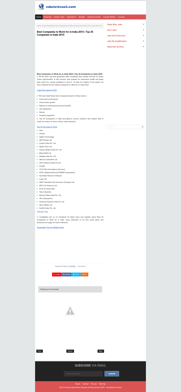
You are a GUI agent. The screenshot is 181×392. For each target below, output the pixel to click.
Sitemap (102, 384)
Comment (82, 266)
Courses (121, 17)
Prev (39, 351)
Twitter (76, 274)
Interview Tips (42, 211)
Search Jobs (59, 17)
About (77, 384)
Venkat (119, 387)
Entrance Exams (94, 17)
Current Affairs (109, 17)
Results (82, 17)
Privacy (94, 384)
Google (57, 274)
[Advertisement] (70, 55)
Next (101, 351)
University (48, 17)
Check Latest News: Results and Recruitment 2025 (85, 387)
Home (38, 17)
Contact (85, 384)
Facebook (66, 274)
